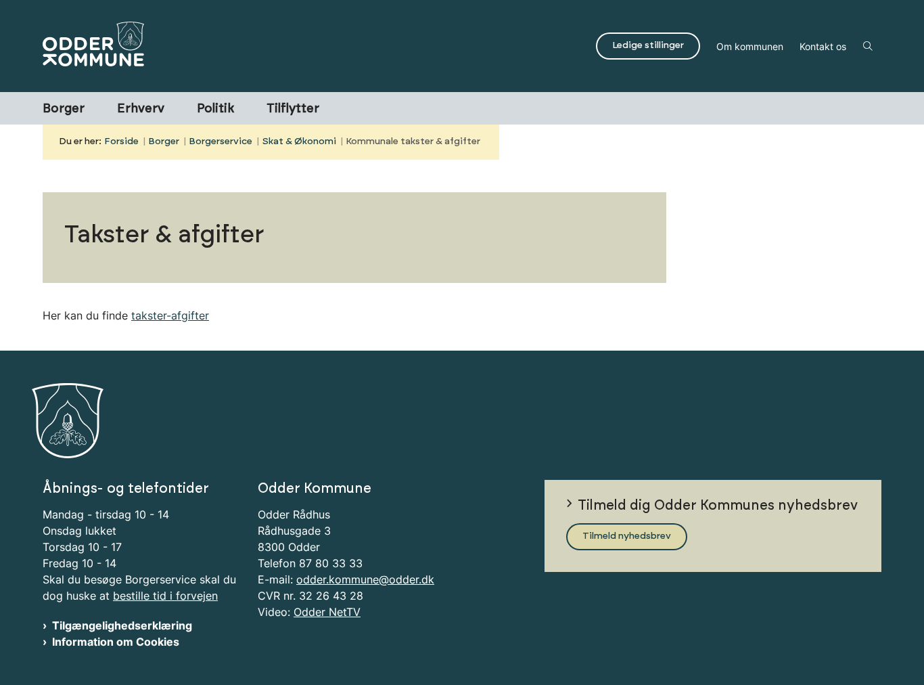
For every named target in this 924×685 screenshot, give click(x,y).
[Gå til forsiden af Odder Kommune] (315, 46)
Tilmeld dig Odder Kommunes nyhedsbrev (718, 505)
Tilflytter (293, 109)
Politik (215, 109)
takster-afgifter (170, 315)
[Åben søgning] (867, 46)
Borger (64, 109)
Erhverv (140, 109)
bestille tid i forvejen (165, 595)
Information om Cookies (115, 641)
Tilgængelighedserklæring (122, 625)
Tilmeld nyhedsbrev (626, 536)
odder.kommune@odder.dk (365, 579)
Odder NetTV (327, 612)
